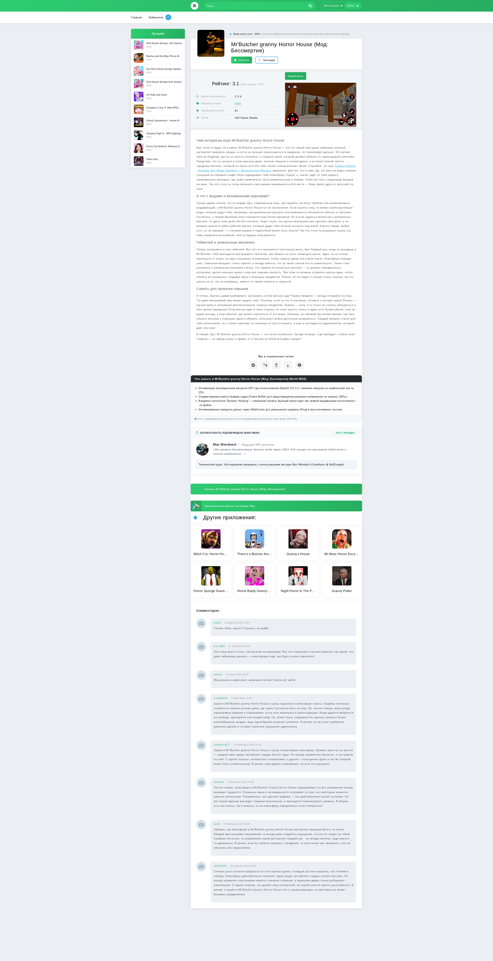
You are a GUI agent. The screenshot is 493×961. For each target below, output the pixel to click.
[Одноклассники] (276, 365)
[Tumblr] (288, 365)
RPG (238, 103)
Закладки (269, 60)
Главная (136, 17)
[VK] (265, 365)
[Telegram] (253, 365)
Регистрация (331, 5)
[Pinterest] (299, 365)
